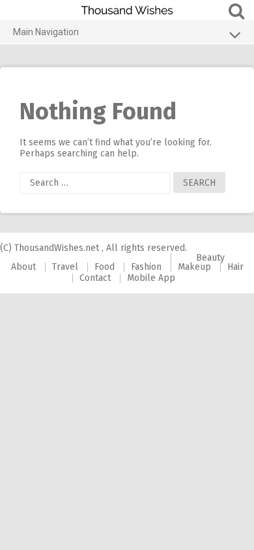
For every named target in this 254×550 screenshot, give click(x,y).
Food (104, 266)
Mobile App (151, 277)
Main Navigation (46, 32)
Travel (65, 266)
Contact (95, 277)
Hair (235, 266)
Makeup (194, 266)
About (23, 266)
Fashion (146, 266)
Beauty (210, 257)
